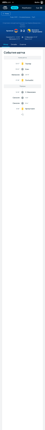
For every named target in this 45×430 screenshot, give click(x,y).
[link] (15, 7)
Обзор (5, 44)
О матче (23, 44)
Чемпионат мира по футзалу (5, 7)
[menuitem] (15, 7)
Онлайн (14, 44)
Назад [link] (7, 14)
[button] (39, 7)
